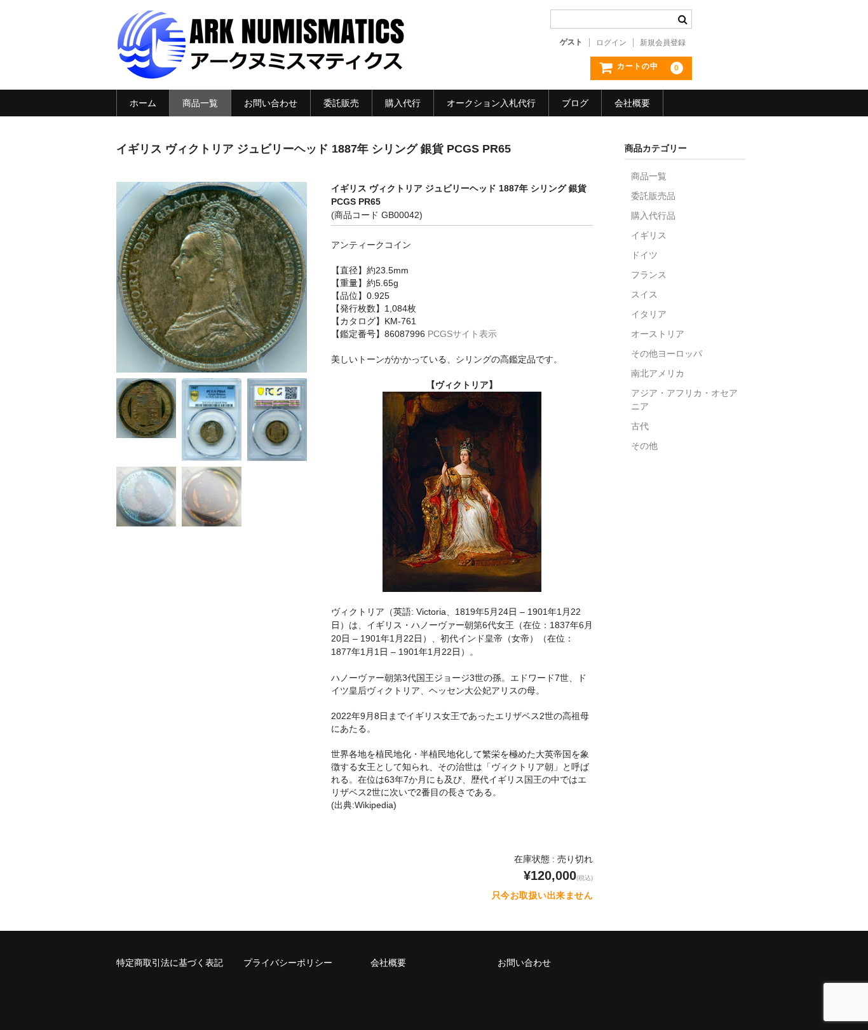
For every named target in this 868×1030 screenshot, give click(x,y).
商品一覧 (200, 103)
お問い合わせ (270, 103)
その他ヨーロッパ (666, 353)
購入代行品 (653, 215)
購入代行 (403, 103)
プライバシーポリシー (287, 963)
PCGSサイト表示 (462, 334)
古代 (640, 426)
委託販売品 (653, 196)
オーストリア (657, 334)
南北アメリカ (657, 373)
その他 (644, 446)
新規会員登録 (663, 42)
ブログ (575, 103)
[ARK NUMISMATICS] (261, 72)
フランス (649, 275)
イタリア (649, 314)
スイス (644, 294)
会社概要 (632, 103)
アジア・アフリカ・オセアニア (684, 399)
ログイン (611, 42)
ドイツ (644, 255)
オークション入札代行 (491, 103)
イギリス (649, 235)
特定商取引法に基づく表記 (169, 963)
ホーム (143, 103)
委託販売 (341, 103)
